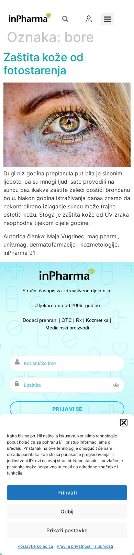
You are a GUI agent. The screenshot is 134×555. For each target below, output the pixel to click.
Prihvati (67, 492)
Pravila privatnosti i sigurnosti (85, 546)
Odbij (67, 511)
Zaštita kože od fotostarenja (43, 64)
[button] (123, 422)
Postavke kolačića (35, 546)
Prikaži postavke (67, 530)
